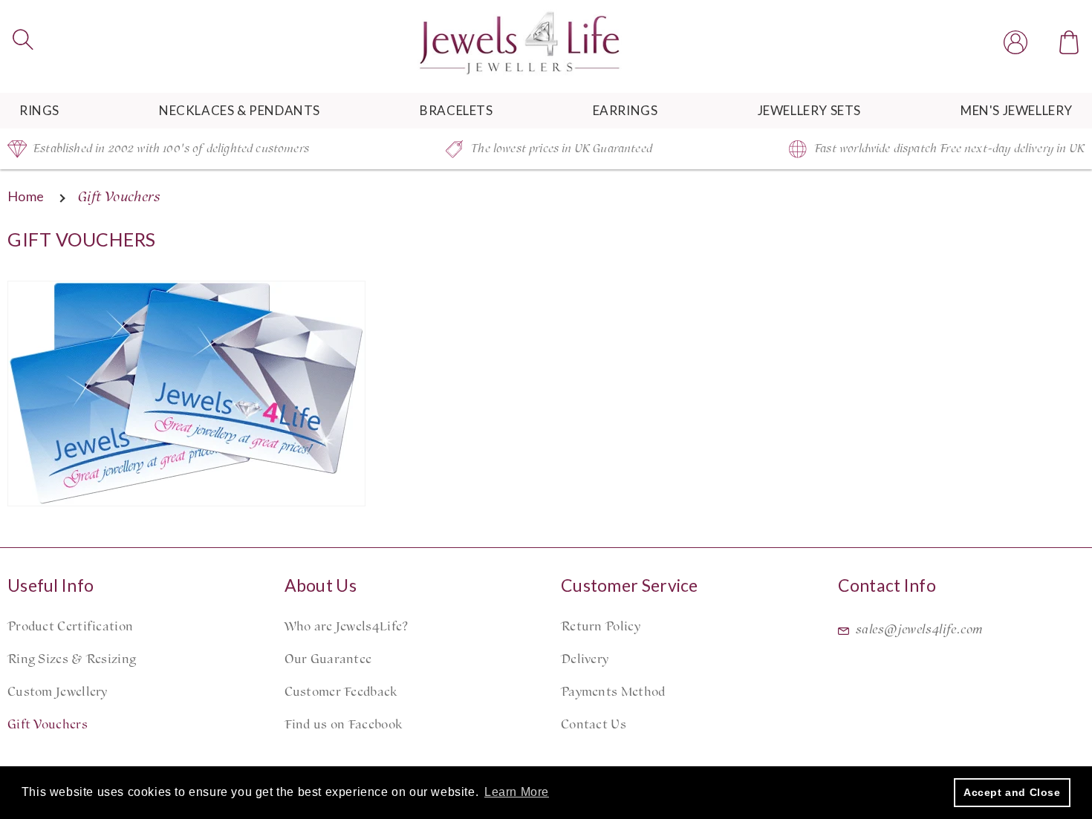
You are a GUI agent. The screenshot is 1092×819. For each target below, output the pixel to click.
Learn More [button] (516, 792)
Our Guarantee (328, 659)
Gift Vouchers (47, 725)
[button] (23, 39)
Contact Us (593, 725)
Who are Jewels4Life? (347, 627)
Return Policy (600, 627)
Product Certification (70, 627)
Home (26, 196)
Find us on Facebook (344, 725)
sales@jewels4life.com (920, 629)
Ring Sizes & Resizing (71, 659)
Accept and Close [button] (1012, 792)
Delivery (584, 659)
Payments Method (613, 692)
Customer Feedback (341, 692)
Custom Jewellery (57, 692)
